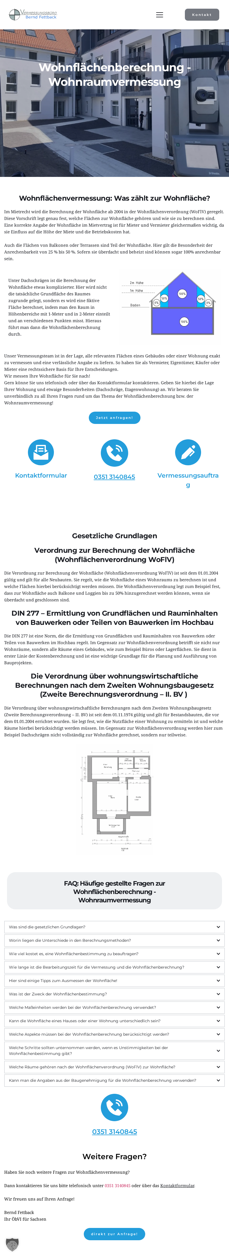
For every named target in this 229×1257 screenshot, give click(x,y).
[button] (159, 14)
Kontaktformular (41, 475)
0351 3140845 (117, 1185)
